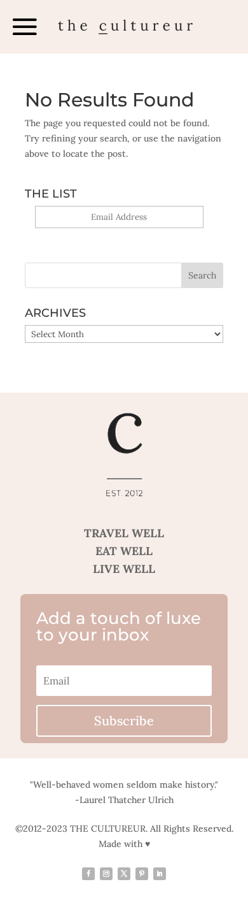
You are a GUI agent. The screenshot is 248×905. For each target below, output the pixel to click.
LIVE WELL (124, 568)
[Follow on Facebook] (88, 873)
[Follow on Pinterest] (141, 873)
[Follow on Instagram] (106, 873)
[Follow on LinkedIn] (159, 873)
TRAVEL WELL (124, 533)
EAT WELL (124, 551)
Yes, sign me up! (119, 235)
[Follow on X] (124, 873)
